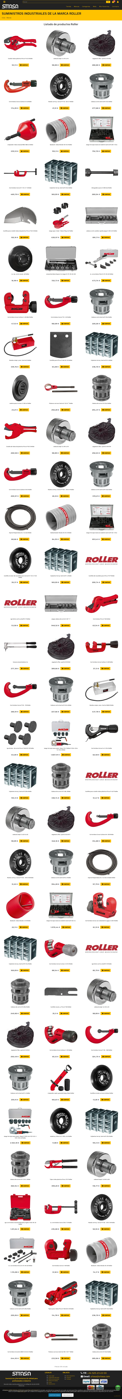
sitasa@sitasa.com (100, 1376)
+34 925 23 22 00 (97, 1373)
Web (94, 6)
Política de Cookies (53, 1380)
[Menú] (5, 2)
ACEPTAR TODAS (55, 1395)
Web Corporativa (70, 1376)
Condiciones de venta (53, 1377)
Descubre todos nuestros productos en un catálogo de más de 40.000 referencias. (21, 1385)
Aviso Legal (51, 1376)
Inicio (3, 18)
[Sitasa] (10, 6)
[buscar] (108, 2)
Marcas (76, 6)
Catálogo (68, 1379)
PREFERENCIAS (67, 1395)
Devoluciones (51, 1384)
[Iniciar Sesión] (118, 2)
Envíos (50, 1382)
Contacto (115, 6)
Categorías (86, 6)
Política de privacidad (53, 1379)
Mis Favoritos (104, 6)
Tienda (68, 6)
